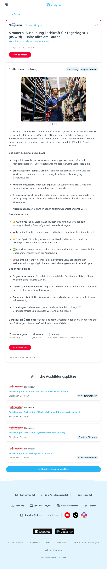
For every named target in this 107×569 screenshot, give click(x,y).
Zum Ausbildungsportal (56, 495)
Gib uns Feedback (53, 550)
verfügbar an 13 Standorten (22, 47)
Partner (92, 505)
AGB (48, 542)
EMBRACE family (58, 557)
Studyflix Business (33, 515)
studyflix (56, 5)
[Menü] (6, 5)
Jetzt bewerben (20, 54)
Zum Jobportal (85, 495)
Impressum (35, 542)
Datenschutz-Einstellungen (86, 542)
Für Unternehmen (69, 505)
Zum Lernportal (27, 495)
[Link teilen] (96, 25)
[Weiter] (102, 102)
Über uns (19, 505)
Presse (55, 515)
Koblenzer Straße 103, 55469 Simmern (31, 41)
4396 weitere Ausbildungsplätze (53, 469)
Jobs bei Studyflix (42, 505)
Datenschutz (62, 542)
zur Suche (15, 14)
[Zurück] (5, 102)
